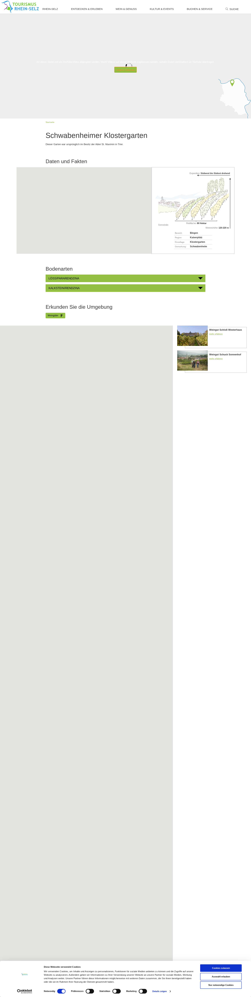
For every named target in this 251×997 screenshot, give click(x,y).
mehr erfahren (212, 337)
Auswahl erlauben (221, 976)
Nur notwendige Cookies (221, 985)
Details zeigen (159, 991)
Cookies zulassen (221, 968)
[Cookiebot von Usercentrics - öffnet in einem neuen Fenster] (24, 991)
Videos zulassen (125, 70)
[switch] (90, 991)
